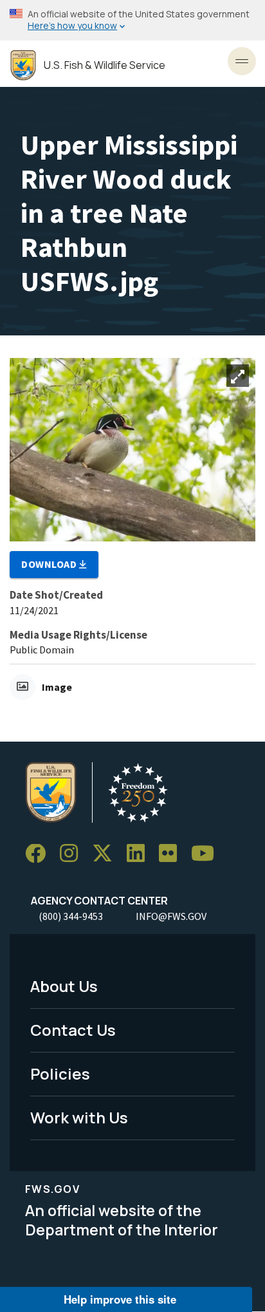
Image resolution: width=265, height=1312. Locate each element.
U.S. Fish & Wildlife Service (104, 65)
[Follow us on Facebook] (40, 854)
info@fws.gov (171, 916)
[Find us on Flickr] (172, 854)
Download (50, 564)
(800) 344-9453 (71, 916)
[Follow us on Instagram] (73, 854)
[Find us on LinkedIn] (140, 854)
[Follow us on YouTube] (207, 854)
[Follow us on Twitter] (107, 854)
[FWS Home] (23, 65)
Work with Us (79, 1117)
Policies (60, 1073)
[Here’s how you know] (132, 20)
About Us (64, 986)
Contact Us (73, 1029)
